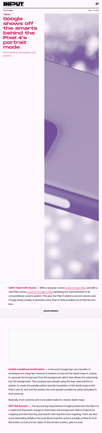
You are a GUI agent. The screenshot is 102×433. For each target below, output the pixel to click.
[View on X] (53, 345)
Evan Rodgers (8, 10)
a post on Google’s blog (40, 291)
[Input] (13, 4)
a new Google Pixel (75, 287)
